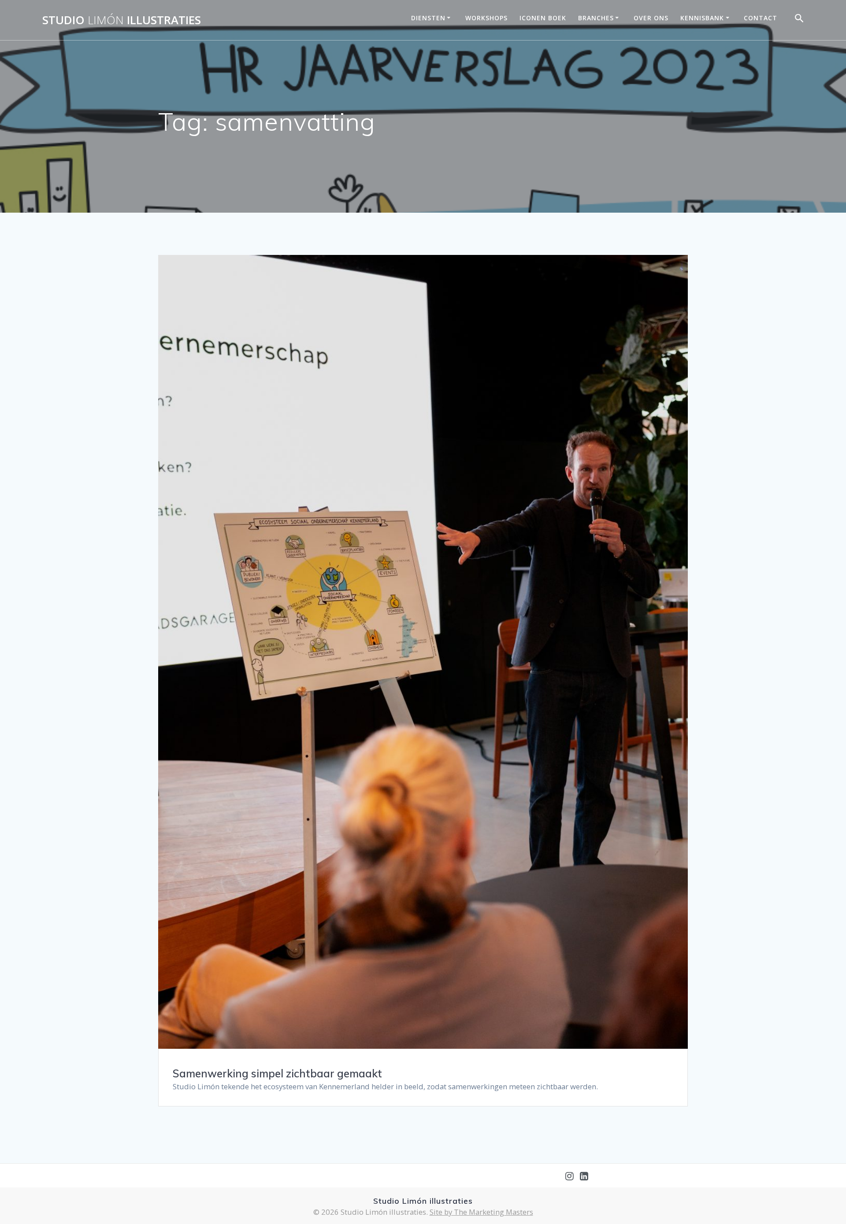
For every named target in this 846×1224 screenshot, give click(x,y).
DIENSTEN (428, 18)
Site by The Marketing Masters (481, 1212)
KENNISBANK (702, 18)
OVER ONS (651, 18)
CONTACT (760, 18)
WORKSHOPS (486, 18)
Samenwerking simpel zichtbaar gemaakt (277, 1073)
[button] (799, 20)
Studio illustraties (121, 20)
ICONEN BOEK (542, 18)
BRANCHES (596, 18)
